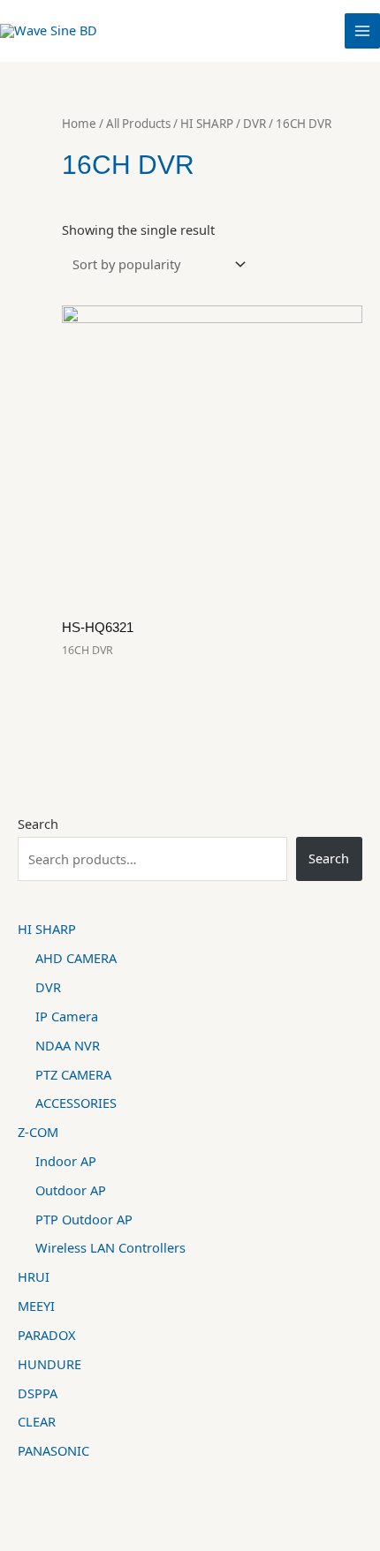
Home (79, 124)
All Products (138, 124)
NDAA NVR (67, 1045)
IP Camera (66, 1016)
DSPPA (37, 1393)
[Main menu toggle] (362, 31)
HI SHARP (47, 928)
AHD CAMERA (76, 958)
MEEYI (36, 1305)
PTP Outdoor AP (84, 1219)
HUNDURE (49, 1364)
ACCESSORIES (76, 1102)
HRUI (33, 1276)
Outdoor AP (70, 1190)
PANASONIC (53, 1450)
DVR (48, 987)
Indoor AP (65, 1161)
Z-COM (38, 1132)
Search (38, 823)
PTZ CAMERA (73, 1074)
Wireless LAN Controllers (110, 1247)
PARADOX (47, 1335)
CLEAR (37, 1421)
